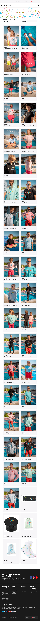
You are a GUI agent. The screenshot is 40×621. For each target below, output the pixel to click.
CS (32, 1)
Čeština (34, 617)
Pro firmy (13, 592)
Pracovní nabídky (23, 591)
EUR (35, 1)
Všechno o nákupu (19, 1)
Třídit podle (24, 21)
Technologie (14, 593)
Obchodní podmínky (5, 594)
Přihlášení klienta (5, 599)
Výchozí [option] (29, 21)
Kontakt (26, 1)
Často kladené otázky (6, 593)
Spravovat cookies (5, 598)
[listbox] (32, 21)
